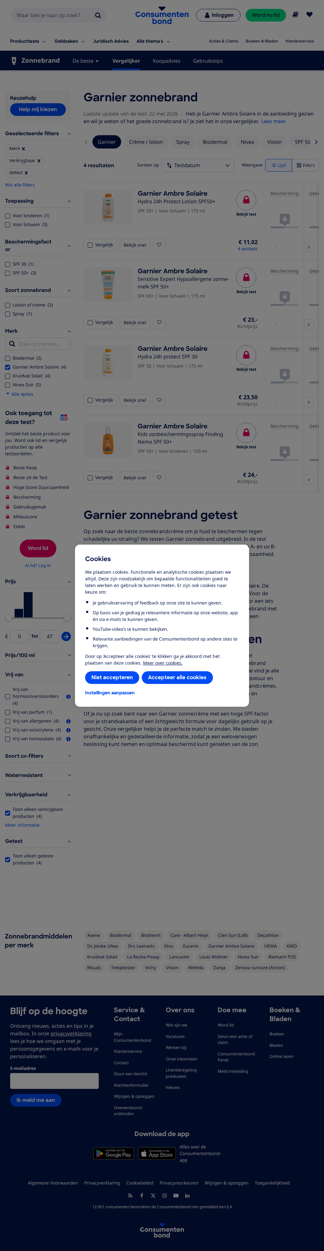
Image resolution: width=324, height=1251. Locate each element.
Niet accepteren (112, 677)
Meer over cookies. (163, 663)
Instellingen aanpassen (110, 693)
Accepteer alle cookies (177, 677)
